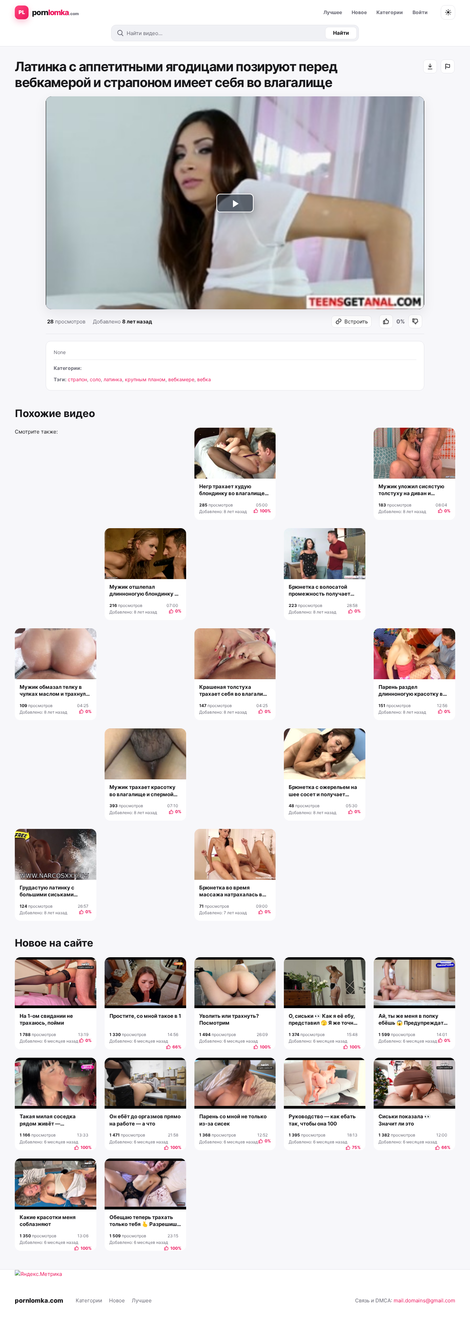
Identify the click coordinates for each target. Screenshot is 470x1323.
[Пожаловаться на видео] (448, 66)
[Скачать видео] (430, 66)
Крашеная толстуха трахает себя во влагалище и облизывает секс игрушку (235, 691)
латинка (113, 379)
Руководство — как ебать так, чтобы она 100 (322, 1120)
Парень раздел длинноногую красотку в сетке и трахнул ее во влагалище (410, 691)
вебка (204, 379)
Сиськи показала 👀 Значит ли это (404, 1120)
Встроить (356, 321)
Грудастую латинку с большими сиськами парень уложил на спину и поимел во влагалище (53, 891)
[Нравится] (386, 321)
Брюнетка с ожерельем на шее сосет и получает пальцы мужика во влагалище (323, 791)
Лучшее (332, 12)
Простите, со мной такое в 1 (145, 1016)
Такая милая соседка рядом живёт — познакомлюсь (48, 1120)
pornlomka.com (39, 1300)
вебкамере (181, 379)
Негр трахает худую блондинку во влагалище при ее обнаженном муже (232, 490)
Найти (341, 33)
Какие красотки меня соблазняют (48, 1220)
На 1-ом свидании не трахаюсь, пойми (46, 1019)
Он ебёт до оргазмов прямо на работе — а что (145, 1120)
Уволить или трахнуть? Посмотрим (229, 1019)
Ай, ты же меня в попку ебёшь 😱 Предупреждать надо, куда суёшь (412, 1020)
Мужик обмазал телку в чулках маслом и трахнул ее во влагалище (53, 691)
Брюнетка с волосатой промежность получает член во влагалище (319, 591)
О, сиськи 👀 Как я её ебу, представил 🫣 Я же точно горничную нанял (322, 1020)
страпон (77, 379)
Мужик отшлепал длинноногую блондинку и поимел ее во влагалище (143, 591)
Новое (359, 12)
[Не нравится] (415, 321)
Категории (389, 12)
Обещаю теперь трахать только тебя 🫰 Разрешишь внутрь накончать (144, 1221)
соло (95, 379)
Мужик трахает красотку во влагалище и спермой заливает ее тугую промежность (142, 791)
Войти (420, 12)
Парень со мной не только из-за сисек (233, 1120)
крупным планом (145, 379)
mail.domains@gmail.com (424, 1300)
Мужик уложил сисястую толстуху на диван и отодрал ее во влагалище (411, 490)
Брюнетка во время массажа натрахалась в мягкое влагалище (230, 891)
